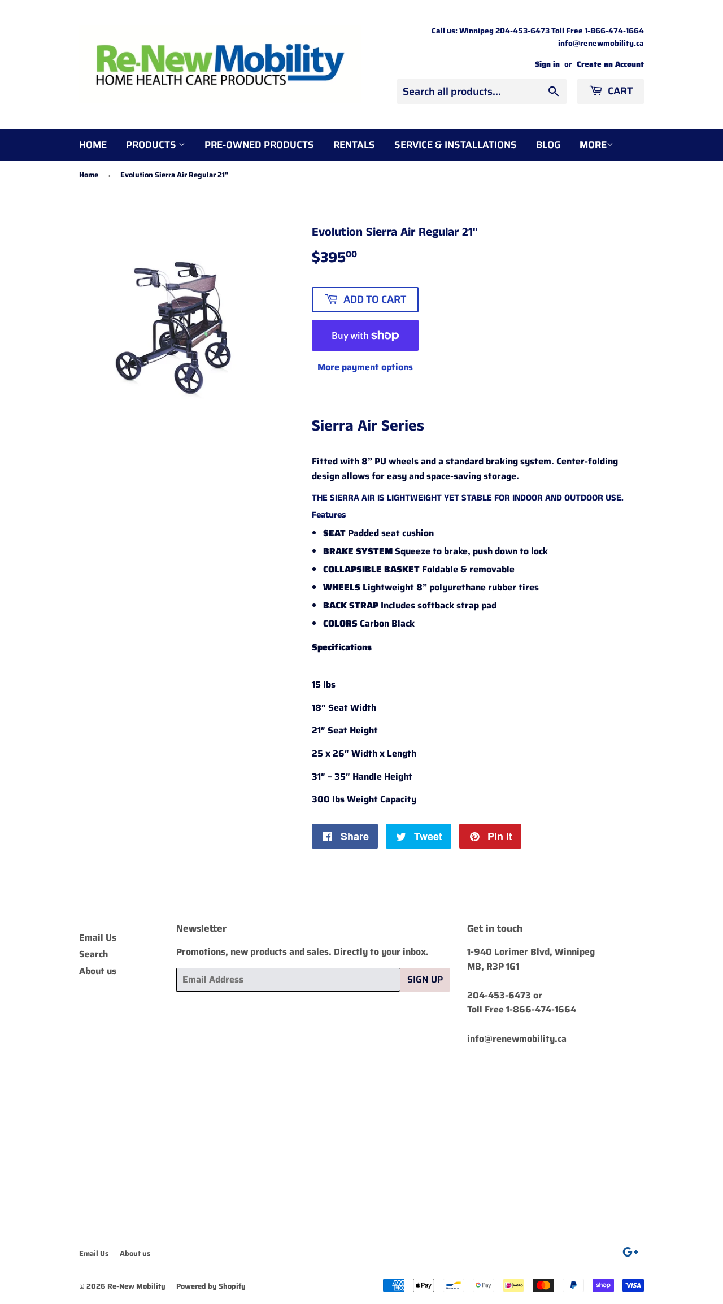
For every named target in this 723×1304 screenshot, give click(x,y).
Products (152, 144)
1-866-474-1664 (541, 1009)
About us (97, 971)
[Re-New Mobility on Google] (630, 1253)
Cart (619, 91)
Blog (548, 144)
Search (93, 954)
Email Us (97, 938)
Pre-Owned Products (259, 144)
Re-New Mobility (136, 1286)
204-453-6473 (499, 995)
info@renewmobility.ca (517, 1039)
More (593, 144)
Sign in (547, 64)
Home (93, 144)
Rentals (354, 144)
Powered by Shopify (211, 1286)
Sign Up (425, 979)
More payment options (365, 367)
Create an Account (610, 64)
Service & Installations (455, 144)
